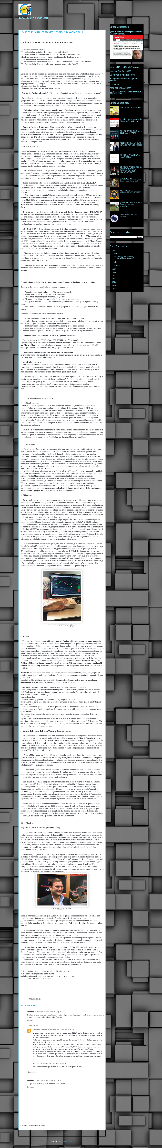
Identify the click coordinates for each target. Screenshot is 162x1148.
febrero (117, 265)
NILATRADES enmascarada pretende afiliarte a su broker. (130, 192)
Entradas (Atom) (67, 1141)
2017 (114, 285)
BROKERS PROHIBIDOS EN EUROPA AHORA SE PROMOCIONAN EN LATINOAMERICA (131, 170)
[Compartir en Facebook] (37, 999)
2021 (114, 272)
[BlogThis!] (32, 999)
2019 (114, 279)
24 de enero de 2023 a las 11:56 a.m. (61, 1030)
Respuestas (33, 1025)
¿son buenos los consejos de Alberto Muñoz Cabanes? (131, 120)
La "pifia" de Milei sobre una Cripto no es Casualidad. (130, 180)
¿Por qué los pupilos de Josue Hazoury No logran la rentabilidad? (131, 205)
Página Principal (62, 1133)
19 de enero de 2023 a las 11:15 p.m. (48, 1080)
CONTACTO (114, 84)
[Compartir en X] (34, 999)
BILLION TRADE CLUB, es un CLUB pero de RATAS (131, 132)
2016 (114, 288)
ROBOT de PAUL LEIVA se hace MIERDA (130, 156)
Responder (30, 1021)
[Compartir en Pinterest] (39, 999)
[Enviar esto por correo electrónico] (30, 999)
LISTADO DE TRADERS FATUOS (122, 75)
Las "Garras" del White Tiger (130, 107)
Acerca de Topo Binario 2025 (120, 71)
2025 (114, 250)
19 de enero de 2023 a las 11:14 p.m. (48, 1012)
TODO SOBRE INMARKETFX (121, 88)
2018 (114, 282)
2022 (114, 269)
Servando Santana (40, 1030)
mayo (116, 253)
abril (116, 262)
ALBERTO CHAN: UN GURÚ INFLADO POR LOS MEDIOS (131, 144)
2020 (114, 276)
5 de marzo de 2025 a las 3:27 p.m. (54, 1063)
